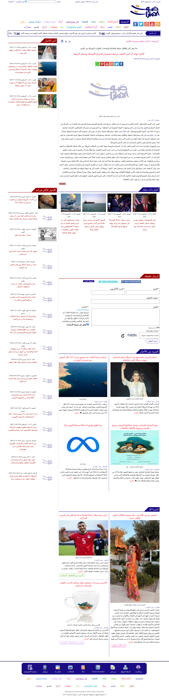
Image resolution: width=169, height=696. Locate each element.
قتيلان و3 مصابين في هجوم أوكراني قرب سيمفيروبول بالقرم (139, 33)
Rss (83, 672)
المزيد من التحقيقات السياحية (71, 575)
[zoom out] (69, 41)
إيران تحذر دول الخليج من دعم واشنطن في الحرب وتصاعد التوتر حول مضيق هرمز (143, 223)
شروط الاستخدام (83, 310)
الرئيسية (155, 41)
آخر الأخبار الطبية (118, 646)
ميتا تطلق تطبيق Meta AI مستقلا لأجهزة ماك (83, 425)
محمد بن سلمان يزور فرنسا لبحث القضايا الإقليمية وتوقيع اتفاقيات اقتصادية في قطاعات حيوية (22, 102)
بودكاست (138, 672)
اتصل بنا (58, 672)
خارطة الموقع (126, 672)
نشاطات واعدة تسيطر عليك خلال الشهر (23, 362)
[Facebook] (131, 283)
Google (10, 2)
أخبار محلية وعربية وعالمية (137, 41)
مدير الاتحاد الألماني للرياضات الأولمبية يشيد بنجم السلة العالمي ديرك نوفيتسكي (23, 446)
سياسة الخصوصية (30, 672)
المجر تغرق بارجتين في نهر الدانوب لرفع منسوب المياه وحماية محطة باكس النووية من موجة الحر (68, 33)
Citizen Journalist (98, 672)
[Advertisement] (69, 12)
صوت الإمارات (20, 2)
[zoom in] (62, 41)
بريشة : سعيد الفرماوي (23, 235)
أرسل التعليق (152, 341)
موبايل (45, 672)
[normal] (65, 41)
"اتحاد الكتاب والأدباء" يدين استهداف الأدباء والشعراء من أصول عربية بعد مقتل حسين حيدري (22, 352)
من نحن (113, 672)
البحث (58, 2)
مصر (135, 128)
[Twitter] (108, 283)
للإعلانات (70, 672)
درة (115, 165)
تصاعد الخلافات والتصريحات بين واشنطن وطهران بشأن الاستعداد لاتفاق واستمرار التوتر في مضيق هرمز (22, 69)
